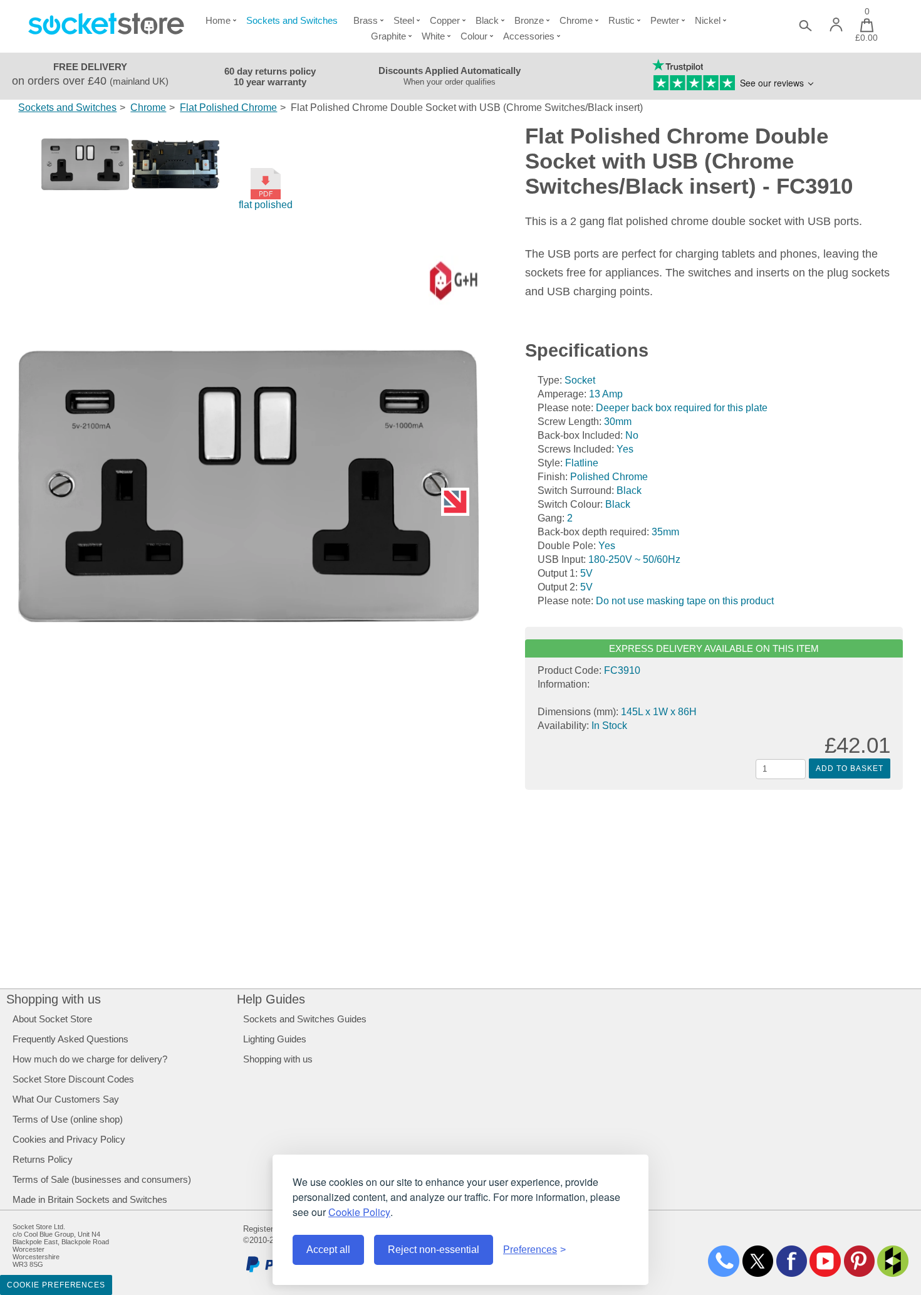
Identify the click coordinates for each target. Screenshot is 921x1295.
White (433, 36)
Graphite (388, 36)
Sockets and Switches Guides (305, 1019)
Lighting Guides (274, 1039)
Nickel (708, 20)
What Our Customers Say (66, 1099)
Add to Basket (849, 768)
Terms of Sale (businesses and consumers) (102, 1179)
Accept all (328, 1249)
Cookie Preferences (56, 1285)
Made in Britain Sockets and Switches (90, 1199)
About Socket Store (52, 1019)
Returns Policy (43, 1159)
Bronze (529, 20)
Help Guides (271, 999)
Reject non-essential (433, 1249)
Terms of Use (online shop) (68, 1119)
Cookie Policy (359, 1212)
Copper (445, 20)
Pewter (664, 20)
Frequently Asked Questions (70, 1039)
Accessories (528, 36)
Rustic (621, 20)
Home (218, 20)
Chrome (576, 20)
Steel (403, 20)
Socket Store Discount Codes (73, 1079)
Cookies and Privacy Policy (69, 1139)
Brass (365, 20)
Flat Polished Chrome (228, 107)
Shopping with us (53, 999)
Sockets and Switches (292, 20)
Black (487, 20)
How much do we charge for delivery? (90, 1059)
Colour (473, 36)
